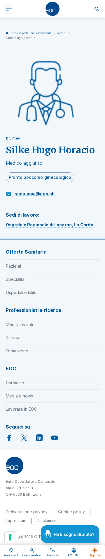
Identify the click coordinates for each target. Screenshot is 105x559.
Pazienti (13, 266)
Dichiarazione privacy (27, 511)
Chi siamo (15, 382)
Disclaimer (46, 520)
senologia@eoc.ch (35, 193)
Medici (61, 33)
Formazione (17, 350)
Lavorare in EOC (21, 409)
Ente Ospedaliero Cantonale (31, 33)
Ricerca (13, 337)
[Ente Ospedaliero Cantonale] (53, 9)
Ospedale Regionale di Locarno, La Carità (50, 224)
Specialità (15, 279)
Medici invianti (19, 324)
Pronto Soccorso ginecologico (40, 177)
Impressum (16, 520)
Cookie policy (71, 511)
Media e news (19, 395)
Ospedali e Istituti (22, 292)
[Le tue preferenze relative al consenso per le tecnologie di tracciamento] (10, 537)
